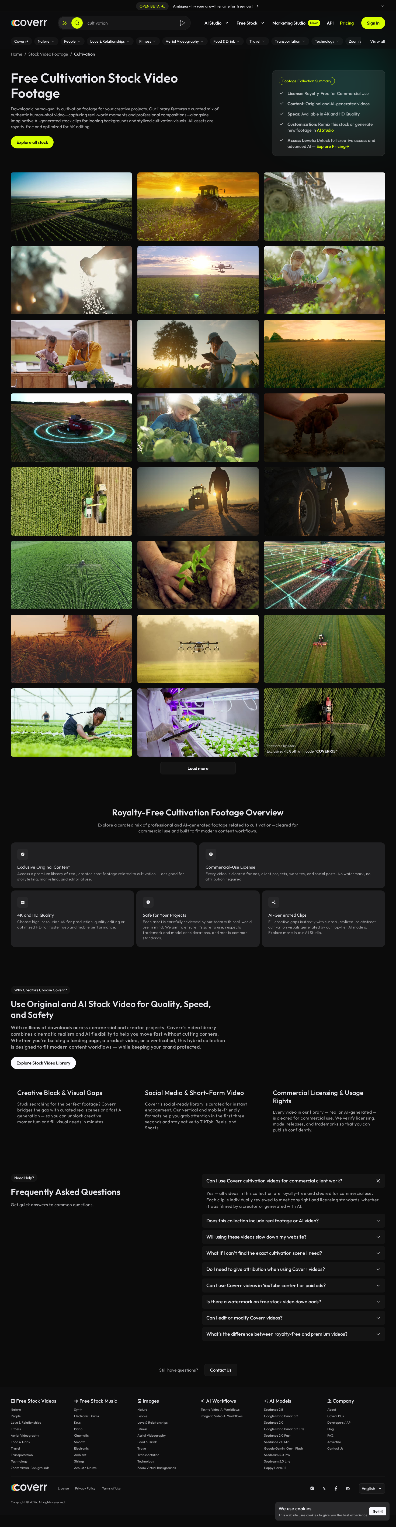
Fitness (16, 1429)
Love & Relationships (26, 1422)
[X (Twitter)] (324, 1488)
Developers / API (339, 1422)
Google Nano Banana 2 (281, 1416)
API (330, 23)
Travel (15, 1448)
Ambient (80, 1455)
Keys (77, 1422)
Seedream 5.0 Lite (277, 1461)
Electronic (81, 1448)
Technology (19, 1461)
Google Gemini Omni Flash (283, 1448)
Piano (78, 1429)
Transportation (22, 1455)
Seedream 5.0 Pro (277, 1455)
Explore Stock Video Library (43, 1063)
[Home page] (29, 23)
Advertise (334, 1442)
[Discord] (348, 1488)
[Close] (382, 6)
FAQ (330, 1435)
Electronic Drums (86, 1416)
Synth (78, 1409)
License (63, 1488)
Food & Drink (20, 1442)
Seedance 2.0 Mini (277, 1442)
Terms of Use (111, 1488)
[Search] (77, 23)
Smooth (79, 1442)
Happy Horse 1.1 (275, 1468)
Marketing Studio (295, 23)
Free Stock (247, 23)
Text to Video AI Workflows (220, 1409)
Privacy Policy (85, 1488)
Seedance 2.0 (273, 1422)
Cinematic (81, 1435)
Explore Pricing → (333, 146)
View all (377, 41)
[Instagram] (312, 1488)
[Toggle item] (378, 1181)
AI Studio (212, 23)
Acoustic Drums (85, 1468)
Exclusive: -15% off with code (302, 751)
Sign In (373, 23)
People (15, 1416)
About (331, 1409)
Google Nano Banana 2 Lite (284, 1429)
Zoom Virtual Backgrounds (30, 1468)
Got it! (378, 1511)
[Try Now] (257, 6)
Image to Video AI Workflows (221, 1416)
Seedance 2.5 (273, 1409)
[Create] (64, 23)
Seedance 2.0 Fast (277, 1435)
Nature (16, 1409)
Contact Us (220, 1370)
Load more (198, 768)
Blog (330, 1429)
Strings (79, 1461)
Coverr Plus (335, 1416)
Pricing (347, 23)
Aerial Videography (25, 1435)
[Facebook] (336, 1488)
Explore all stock (32, 142)
